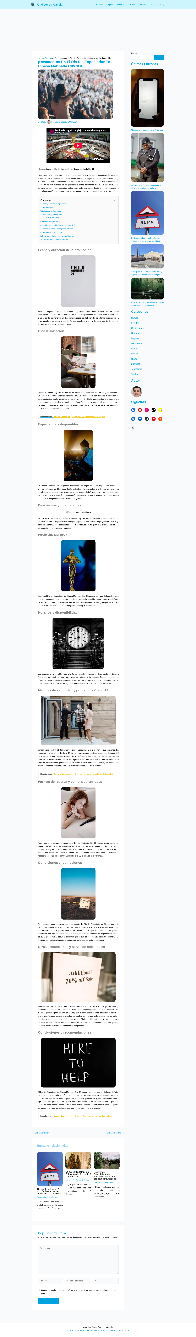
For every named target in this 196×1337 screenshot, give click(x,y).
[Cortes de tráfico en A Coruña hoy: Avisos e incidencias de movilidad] (147, 213)
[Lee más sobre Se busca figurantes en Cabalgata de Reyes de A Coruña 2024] (78, 1160)
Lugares (110, 5)
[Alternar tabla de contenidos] (113, 200)
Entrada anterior (40, 1133)
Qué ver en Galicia (49, 4)
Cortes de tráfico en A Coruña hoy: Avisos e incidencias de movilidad (49, 1191)
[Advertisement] (98, 26)
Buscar (134, 53)
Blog (162, 5)
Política (134, 353)
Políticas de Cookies (114, 1330)
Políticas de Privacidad (84, 1330)
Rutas (134, 359)
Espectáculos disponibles (51, 211)
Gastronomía (137, 328)
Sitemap (126, 1330)
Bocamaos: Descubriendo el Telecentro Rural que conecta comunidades (105, 1175)
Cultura (133, 5)
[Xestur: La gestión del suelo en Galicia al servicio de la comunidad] (147, 288)
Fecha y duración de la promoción (54, 204)
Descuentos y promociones (52, 215)
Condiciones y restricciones (52, 232)
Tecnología (136, 369)
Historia (143, 5)
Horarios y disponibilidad (51, 221)
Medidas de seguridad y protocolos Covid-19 (58, 225)
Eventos (99, 5)
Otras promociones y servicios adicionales (58, 236)
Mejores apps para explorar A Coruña (147, 130)
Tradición (135, 374)
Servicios (135, 364)
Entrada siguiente (115, 1133)
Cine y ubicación (48, 207)
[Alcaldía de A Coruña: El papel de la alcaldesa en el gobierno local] (147, 157)
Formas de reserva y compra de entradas (57, 229)
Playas (154, 5)
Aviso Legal (99, 1330)
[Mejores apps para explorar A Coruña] (147, 98)
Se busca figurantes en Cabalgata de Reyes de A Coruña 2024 (78, 1174)
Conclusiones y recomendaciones (55, 240)
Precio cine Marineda (53, 217)
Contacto (69, 1330)
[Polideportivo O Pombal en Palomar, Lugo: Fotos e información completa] (147, 256)
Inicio (89, 5)
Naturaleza (121, 5)
